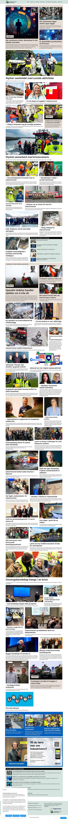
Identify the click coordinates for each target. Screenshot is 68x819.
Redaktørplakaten (47, 805)
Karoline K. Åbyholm (33, 807)
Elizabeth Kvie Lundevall (33, 805)
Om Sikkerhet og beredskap (51, 1)
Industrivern (32, 1)
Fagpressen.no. (6, 811)
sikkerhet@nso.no (36, 803)
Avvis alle (23, 815)
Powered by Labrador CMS (34, 817)
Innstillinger (9, 815)
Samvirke (37, 1)
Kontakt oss (60, 1)
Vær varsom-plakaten (57, 804)
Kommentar (42, 1)
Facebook (39, 809)
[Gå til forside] (11, 2)
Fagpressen (46, 806)
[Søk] (28, 2)
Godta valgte (16, 815)
